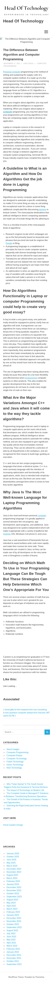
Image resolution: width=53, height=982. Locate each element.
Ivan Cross (28, 63)
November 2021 (14, 958)
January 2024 (13, 884)
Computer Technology (17, 758)
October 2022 (13, 924)
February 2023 (13, 912)
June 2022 (11, 936)
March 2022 (12, 946)
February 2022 (13, 949)
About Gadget (13, 749)
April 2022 (11, 943)
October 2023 (13, 893)
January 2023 (13, 915)
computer (42, 515)
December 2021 (14, 955)
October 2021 (13, 961)
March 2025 (12, 866)
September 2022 (14, 927)
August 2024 (12, 875)
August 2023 (12, 900)
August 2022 (12, 930)
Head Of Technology (23, 21)
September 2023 (14, 896)
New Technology (14, 768)
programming (31, 378)
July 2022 (11, 933)
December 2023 (14, 887)
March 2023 (12, 909)
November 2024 (14, 872)
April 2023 (11, 906)
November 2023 (14, 890)
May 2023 (11, 903)
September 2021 (14, 964)
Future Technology (15, 762)
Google (9, 243)
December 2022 (14, 918)
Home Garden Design (13, 825)
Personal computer (11, 72)
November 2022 (14, 921)
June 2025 (11, 860)
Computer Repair (14, 755)
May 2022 (11, 940)
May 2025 (11, 863)
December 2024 (14, 869)
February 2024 (13, 881)
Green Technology (15, 765)
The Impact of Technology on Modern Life (25, 790)
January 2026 (13, 853)
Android (6, 534)
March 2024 (12, 878)
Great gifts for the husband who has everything (26, 709)
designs (42, 209)
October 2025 (13, 857)
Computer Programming (17, 752)
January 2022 (13, 952)
